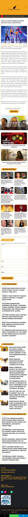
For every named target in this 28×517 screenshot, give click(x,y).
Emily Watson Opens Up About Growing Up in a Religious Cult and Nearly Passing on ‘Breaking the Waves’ (20, 231)
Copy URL (14, 111)
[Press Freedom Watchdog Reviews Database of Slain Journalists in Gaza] (4, 360)
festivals (14, 119)
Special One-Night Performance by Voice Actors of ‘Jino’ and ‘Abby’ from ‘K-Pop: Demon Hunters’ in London (6, 215)
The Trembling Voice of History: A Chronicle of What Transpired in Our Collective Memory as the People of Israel (18, 384)
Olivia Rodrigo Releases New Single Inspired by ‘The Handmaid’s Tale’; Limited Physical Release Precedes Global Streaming (21, 215)
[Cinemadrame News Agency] (14, 7)
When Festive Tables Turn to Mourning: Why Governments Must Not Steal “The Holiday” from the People (18, 405)
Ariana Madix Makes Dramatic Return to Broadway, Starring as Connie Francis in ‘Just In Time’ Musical (20, 183)
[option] (14, 123)
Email (2, 266)
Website (2, 272)
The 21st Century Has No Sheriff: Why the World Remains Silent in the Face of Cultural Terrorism (18, 394)
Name (2, 261)
